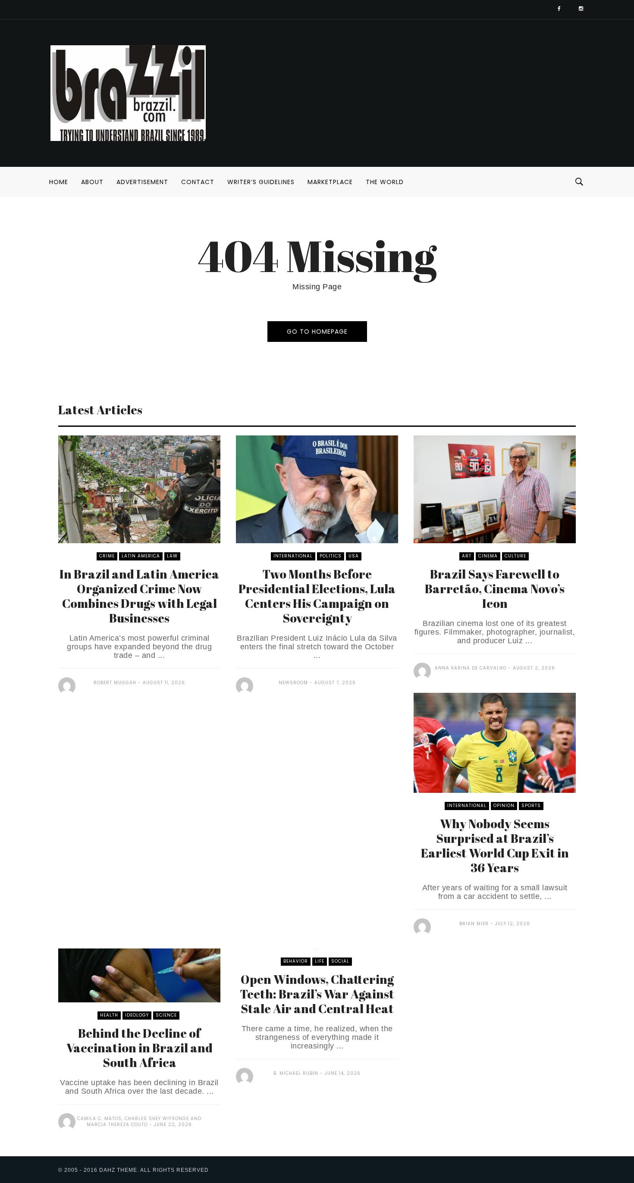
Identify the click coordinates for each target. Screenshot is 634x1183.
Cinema (488, 556)
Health (109, 1015)
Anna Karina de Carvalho (470, 668)
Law (172, 556)
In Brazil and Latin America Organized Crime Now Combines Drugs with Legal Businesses (139, 596)
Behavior (295, 961)
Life (319, 961)
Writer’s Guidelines (261, 182)
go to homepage (317, 331)
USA (353, 556)
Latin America (141, 556)
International (293, 556)
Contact (197, 182)
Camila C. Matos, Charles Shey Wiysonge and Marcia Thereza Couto (139, 1121)
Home (58, 182)
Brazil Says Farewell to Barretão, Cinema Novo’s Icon (495, 588)
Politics (331, 556)
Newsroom (293, 682)
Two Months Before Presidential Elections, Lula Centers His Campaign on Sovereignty (317, 596)
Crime (107, 556)
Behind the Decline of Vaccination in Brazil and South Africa (139, 1047)
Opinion (504, 805)
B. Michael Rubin (295, 1073)
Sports (531, 805)
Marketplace (330, 182)
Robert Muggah (115, 682)
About (92, 182)
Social (340, 961)
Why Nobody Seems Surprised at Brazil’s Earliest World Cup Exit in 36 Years (495, 845)
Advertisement (142, 182)
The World (385, 182)
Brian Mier (474, 923)
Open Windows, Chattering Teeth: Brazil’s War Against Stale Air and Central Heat (317, 994)
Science (166, 1015)
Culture (515, 556)
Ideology (137, 1015)
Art (466, 556)
